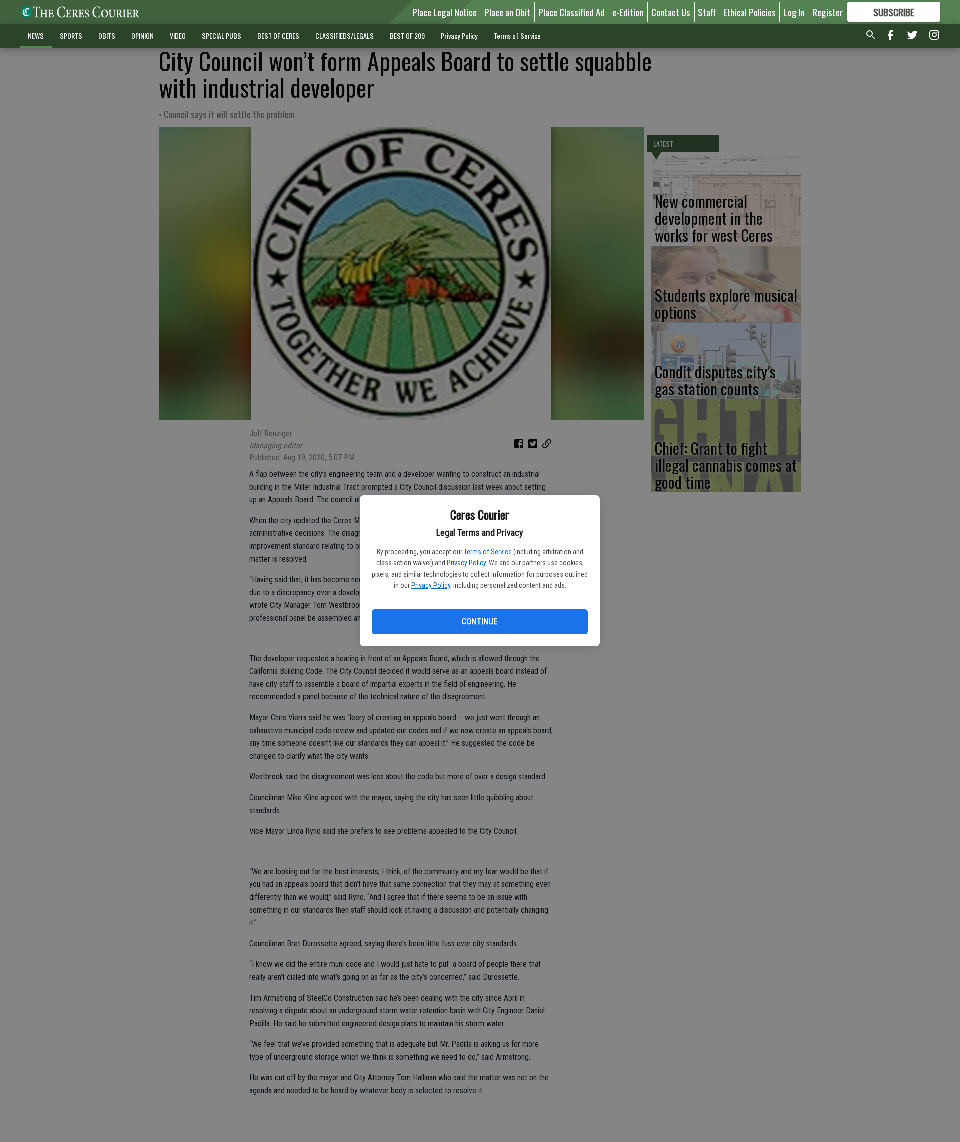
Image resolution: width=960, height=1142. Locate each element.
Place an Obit (507, 12)
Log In (794, 12)
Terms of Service (488, 552)
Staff (707, 12)
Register (827, 12)
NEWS (36, 35)
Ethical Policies (750, 12)
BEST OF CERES (279, 35)
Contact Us (671, 12)
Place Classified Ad (571, 12)
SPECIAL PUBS (222, 35)
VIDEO (178, 35)
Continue (480, 621)
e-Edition (628, 12)
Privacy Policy (466, 563)
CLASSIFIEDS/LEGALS (345, 35)
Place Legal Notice (444, 12)
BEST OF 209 (407, 35)
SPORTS (71, 35)
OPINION (143, 35)
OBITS (107, 35)
